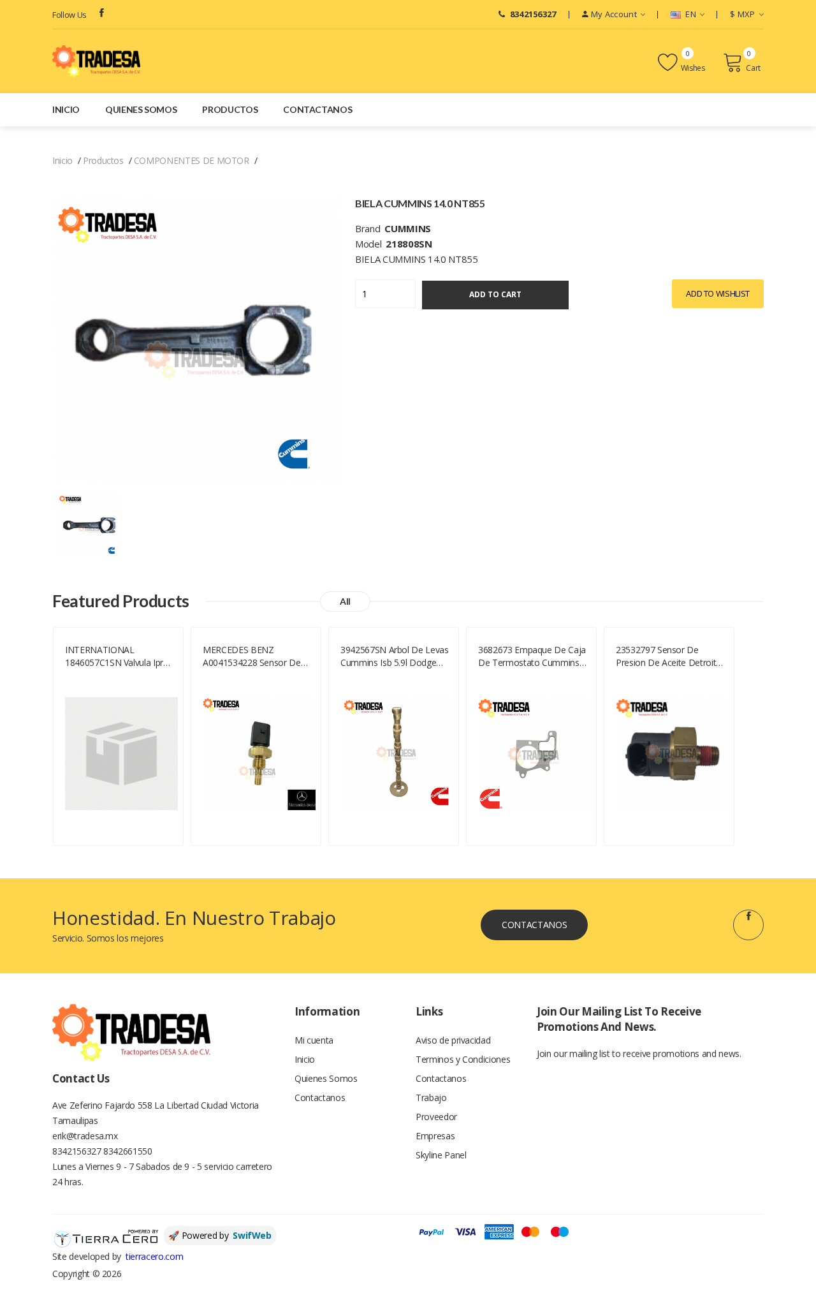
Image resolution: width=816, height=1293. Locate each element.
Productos (230, 109)
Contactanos (317, 109)
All (345, 601)
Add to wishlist (718, 293)
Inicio (66, 109)
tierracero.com (154, 1256)
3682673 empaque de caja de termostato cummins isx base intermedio (532, 656)
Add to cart (495, 294)
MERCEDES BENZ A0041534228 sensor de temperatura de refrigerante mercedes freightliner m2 (252, 656)
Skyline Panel (441, 1155)
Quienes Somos (141, 109)
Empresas (435, 1136)
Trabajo (431, 1097)
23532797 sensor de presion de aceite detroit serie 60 (666, 656)
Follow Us (69, 14)
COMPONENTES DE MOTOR (191, 160)
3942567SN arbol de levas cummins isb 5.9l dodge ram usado (394, 656)
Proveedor (436, 1117)
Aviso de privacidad (453, 1040)
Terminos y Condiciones (463, 1059)
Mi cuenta (314, 1040)
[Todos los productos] (90, 524)
